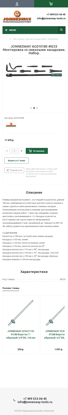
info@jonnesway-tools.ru (51, 18)
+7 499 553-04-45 (56, 14)
